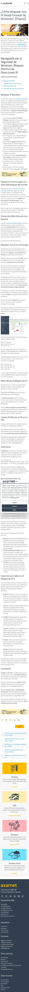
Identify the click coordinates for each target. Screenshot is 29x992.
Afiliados (3, 989)
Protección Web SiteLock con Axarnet (13, 88)
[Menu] (1, 3)
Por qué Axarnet (5, 982)
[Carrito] (27, 3)
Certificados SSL (5, 948)
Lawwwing (3, 967)
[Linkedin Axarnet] (14, 720)
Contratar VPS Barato (14, 815)
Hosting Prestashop (6, 908)
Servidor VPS (4, 926)
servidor (21, 46)
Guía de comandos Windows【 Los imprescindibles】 (13, 751)
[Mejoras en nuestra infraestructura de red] (2, 756)
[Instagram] (6, 896)
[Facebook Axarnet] (2, 720)
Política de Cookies (14, 497)
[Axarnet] (7, 3)
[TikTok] (22, 896)
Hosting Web (4, 904)
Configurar (14, 502)
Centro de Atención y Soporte (11, 891)
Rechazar (14, 506)
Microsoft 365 (4, 957)
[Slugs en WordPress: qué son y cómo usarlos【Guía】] (2, 740)
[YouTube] (18, 896)
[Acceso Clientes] (25, 3)
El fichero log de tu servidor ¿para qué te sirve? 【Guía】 (15, 734)
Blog (2, 985)
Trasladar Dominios (6, 942)
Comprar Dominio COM (7, 944)
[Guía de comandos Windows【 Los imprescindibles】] (2, 751)
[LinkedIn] (14, 896)
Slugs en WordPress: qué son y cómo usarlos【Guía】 (14, 740)
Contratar (14, 873)
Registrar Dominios (6, 940)
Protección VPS (4, 932)
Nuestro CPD (4, 984)
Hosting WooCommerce (7, 910)
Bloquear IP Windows (9, 81)
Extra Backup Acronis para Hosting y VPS (11, 965)
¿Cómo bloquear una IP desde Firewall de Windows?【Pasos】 (14, 15)
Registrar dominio (14, 844)
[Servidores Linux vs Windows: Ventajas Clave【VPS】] (2, 745)
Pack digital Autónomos (6, 969)
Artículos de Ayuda (5, 987)
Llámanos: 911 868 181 (9, 889)
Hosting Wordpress (5, 906)
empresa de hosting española (14, 223)
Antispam (3, 959)
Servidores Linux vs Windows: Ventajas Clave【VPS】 (15, 745)
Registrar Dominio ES (6, 946)
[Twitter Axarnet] (6, 720)
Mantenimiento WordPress (7, 916)
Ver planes (14, 787)
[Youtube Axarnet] (18, 720)
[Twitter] (10, 896)
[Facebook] (2, 896)
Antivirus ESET (4, 961)
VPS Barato (3, 928)
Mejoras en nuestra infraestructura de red (14, 756)
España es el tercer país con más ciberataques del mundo (12, 84)
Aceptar (14, 510)
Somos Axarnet (4, 980)
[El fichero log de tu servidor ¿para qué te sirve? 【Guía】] (2, 734)
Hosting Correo (4, 914)
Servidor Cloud (4, 930)
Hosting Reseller (5, 912)
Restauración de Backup (7, 963)
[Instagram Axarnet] (10, 720)
